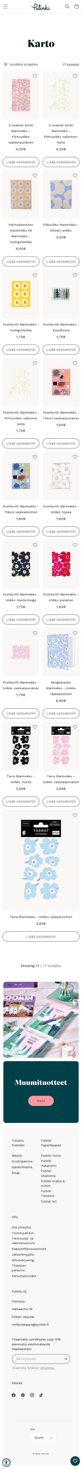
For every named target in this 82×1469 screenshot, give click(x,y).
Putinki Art (49, 1201)
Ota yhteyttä (21, 1227)
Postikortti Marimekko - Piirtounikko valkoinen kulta (21, 418)
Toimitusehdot (23, 1233)
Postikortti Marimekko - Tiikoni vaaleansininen (21, 509)
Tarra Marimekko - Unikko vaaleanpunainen (61, 779)
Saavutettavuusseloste (29, 1248)
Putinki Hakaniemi (48, 1163)
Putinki (45, 1454)
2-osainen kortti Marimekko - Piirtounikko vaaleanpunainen (21, 133)
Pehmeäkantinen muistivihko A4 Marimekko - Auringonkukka (20, 233)
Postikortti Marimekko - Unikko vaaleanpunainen (21, 685)
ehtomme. (47, 1367)
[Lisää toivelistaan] (34, 76)
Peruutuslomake (24, 1276)
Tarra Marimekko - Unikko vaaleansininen (41, 917)
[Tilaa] (65, 1359)
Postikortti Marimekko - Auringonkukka (21, 327)
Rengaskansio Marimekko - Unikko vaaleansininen (61, 688)
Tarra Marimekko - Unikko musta (21, 779)
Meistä (17, 1155)
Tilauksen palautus (19, 1268)
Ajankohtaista (22, 1167)
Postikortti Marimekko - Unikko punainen (61, 597)
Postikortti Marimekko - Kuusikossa (61, 327)
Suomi (39, 1437)
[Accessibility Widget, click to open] (6, 1462)
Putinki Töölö (51, 1155)
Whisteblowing (23, 1260)
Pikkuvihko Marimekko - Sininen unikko (61, 227)
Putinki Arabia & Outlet (53, 1183)
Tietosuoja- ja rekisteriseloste (23, 1241)
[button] (5, 6)
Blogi (16, 1172)
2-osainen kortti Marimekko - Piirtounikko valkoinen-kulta (61, 133)
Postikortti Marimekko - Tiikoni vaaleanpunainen (61, 415)
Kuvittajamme (22, 1161)
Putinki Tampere (47, 1193)
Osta (41, 1101)
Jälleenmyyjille (23, 1254)
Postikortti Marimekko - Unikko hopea (61, 509)
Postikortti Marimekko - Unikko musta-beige (21, 597)
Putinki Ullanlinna (48, 1173)
